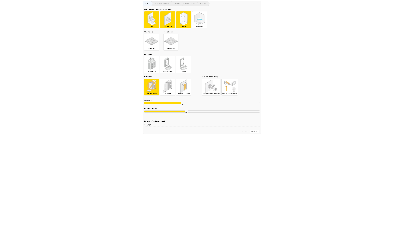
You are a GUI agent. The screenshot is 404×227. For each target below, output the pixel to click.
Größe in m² (148, 100)
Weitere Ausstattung (210, 77)
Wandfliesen (148, 32)
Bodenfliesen (168, 32)
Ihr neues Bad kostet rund (154, 121)
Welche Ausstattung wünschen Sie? (157, 9)
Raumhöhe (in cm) (150, 109)
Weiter (253, 131)
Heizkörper (148, 77)
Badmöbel (148, 54)
